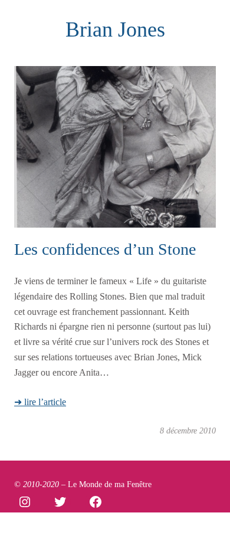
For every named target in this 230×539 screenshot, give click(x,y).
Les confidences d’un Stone (105, 249)
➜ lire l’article (40, 402)
